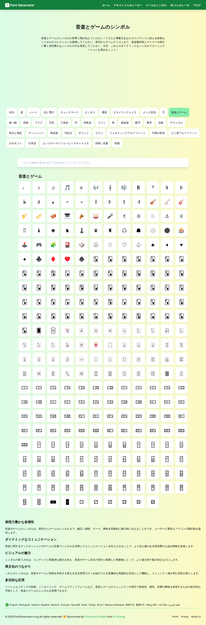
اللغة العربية (174, 604)
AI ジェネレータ (179, 5)
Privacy (185, 616)
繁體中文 (140, 604)
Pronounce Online (95, 616)
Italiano (35, 604)
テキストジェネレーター (128, 5)
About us (196, 616)
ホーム (106, 5)
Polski (84, 604)
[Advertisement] (103, 83)
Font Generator (22, 5)
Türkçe (92, 604)
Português (24, 604)
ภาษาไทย (162, 604)
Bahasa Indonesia (114, 604)
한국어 (100, 604)
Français (65, 604)
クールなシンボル (156, 5)
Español (45, 604)
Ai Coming (119, 616)
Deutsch (55, 604)
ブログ (197, 5)
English (14, 604)
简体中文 (130, 604)
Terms (175, 616)
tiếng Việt (151, 604)
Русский (75, 604)
